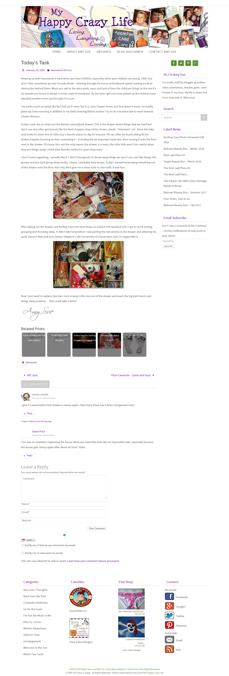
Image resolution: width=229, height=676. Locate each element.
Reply (29, 413)
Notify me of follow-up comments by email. (50, 545)
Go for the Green (33, 609)
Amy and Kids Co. (95, 669)
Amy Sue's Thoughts (35, 590)
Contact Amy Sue (134, 669)
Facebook (182, 597)
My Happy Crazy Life (153, 672)
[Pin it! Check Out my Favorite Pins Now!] (169, 628)
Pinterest (181, 626)
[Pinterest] (188, 63)
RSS (178, 650)
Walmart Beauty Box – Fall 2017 (182, 205)
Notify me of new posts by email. (44, 553)
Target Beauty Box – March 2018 (182, 161)
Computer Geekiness (35, 602)
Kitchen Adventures (34, 628)
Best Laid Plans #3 (174, 155)
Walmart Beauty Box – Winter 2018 (184, 148)
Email (179, 640)
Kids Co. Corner (32, 622)
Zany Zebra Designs (132, 650)
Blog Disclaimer (152, 669)
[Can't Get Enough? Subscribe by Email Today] (169, 642)
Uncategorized (32, 641)
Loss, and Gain (135, 335)
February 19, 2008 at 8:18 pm (44, 398)
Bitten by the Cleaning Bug (40, 421)
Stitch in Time (31, 635)
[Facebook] (174, 63)
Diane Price (38, 431)
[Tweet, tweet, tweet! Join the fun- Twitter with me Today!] (169, 618)
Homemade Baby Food (110, 338)
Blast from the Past (34, 596)
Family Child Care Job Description (34, 338)
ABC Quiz (32, 375)
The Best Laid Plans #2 (177, 168)
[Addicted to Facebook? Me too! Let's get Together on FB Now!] (169, 599)
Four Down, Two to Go (177, 199)
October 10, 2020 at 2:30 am (43, 435)
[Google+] (195, 63)
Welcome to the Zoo (61, 70)
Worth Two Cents (33, 654)
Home (72, 669)
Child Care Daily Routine (59, 338)
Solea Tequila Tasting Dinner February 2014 (84, 338)
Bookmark (31, 362)
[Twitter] (181, 63)
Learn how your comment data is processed (93, 561)
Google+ (181, 606)
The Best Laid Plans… (177, 174)
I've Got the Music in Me (37, 615)
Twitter (180, 616)
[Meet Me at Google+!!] (169, 609)
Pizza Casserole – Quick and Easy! (131, 375)
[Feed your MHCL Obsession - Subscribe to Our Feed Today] (169, 652)
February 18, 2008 (35, 70)
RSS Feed (81, 669)
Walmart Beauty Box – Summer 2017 (185, 192)
